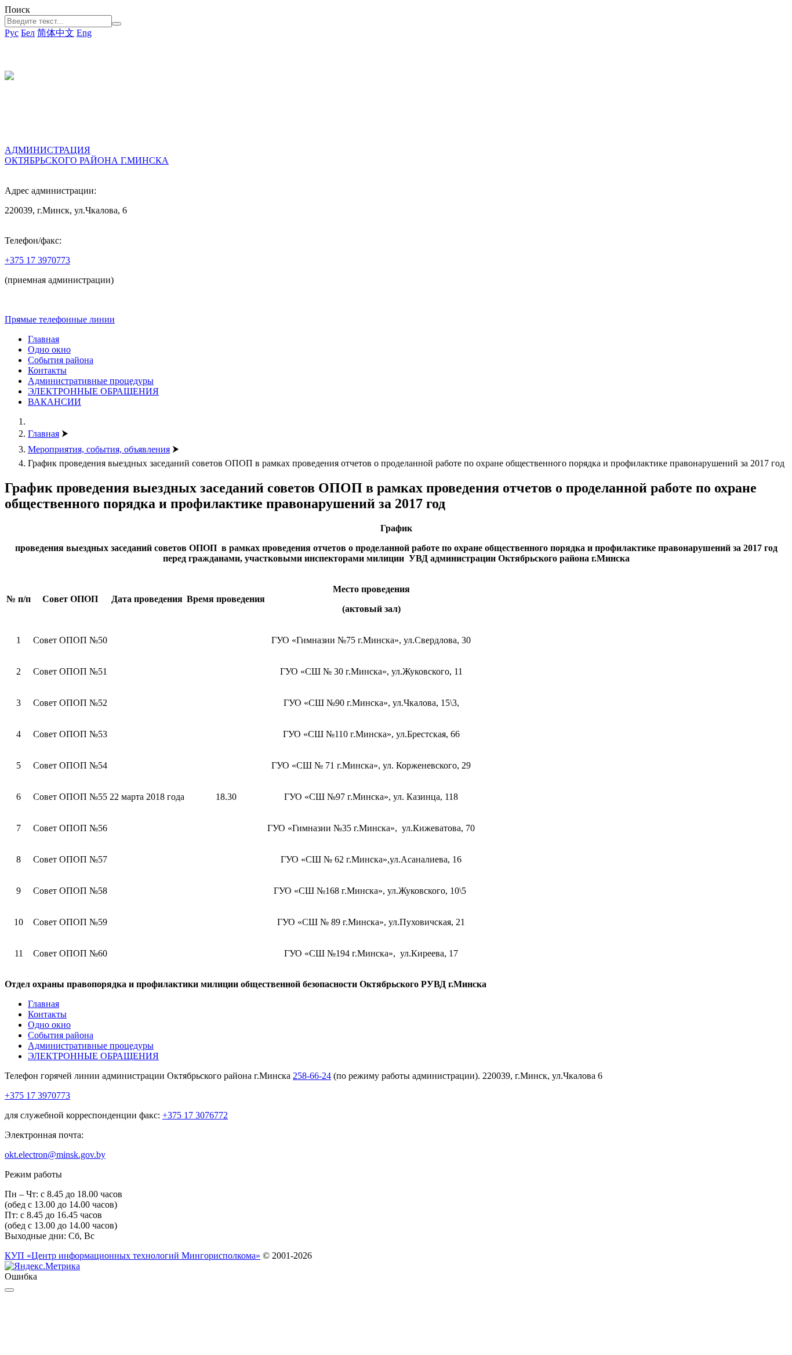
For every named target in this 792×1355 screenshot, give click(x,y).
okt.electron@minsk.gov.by (55, 1155)
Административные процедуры (91, 381)
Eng (84, 33)
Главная (43, 339)
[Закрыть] (9, 1290)
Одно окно (49, 349)
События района (60, 360)
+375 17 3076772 (195, 1115)
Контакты (47, 370)
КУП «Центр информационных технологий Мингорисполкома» (132, 1255)
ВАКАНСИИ (54, 402)
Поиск (17, 10)
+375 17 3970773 (37, 260)
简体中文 (55, 33)
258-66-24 (312, 1076)
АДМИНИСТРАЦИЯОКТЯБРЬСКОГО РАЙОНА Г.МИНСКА (87, 155)
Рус (12, 33)
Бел (28, 33)
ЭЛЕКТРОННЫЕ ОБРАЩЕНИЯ (93, 391)
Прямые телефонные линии (60, 319)
